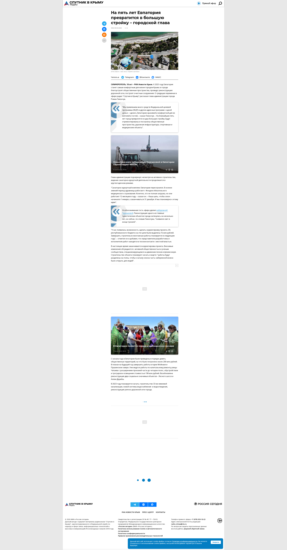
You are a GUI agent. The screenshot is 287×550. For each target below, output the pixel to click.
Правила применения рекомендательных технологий (140, 536)
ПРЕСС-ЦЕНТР (148, 512)
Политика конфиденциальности (131, 533)
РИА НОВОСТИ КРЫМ (131, 512)
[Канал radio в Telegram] (134, 504)
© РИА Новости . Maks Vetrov (119, 72)
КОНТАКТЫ (160, 512)
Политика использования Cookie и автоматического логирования (140, 530)
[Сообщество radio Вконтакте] (143, 504)
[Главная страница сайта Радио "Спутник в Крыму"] (84, 3)
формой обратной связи (194, 529)
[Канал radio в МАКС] (152, 504)
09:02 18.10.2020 (116, 28)
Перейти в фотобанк (133, 72)
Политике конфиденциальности (184, 541)
